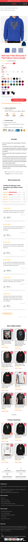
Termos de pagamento (5, 513)
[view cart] (26, 4)
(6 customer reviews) (11, 60)
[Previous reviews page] (19, 317)
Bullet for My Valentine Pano (11, 8)
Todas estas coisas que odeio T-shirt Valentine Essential (6, 407)
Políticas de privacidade (5, 501)
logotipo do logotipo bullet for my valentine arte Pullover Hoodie (7, 386)
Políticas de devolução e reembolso (8, 515)
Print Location (4, 89)
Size (2, 69)
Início (2, 8)
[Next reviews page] (25, 317)
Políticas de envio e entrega (6, 511)
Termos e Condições (5, 499)
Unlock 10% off (2, 536)
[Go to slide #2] (14, 50)
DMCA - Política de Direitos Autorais (8, 503)
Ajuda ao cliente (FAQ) (5, 518)
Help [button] (25, 540)
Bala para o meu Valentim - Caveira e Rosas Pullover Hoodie (7, 458)
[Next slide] (25, 29)
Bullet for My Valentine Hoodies (8, 10)
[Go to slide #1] (7, 50)
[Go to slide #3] (21, 50)
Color (3, 76)
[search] (24, 4)
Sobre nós (3, 498)
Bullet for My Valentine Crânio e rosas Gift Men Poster (6, 343)
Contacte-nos (3, 516)
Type (3, 65)
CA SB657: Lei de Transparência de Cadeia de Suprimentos (12, 505)
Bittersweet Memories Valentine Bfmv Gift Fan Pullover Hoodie (19, 458)
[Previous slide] (2, 29)
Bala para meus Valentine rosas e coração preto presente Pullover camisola (7, 365)
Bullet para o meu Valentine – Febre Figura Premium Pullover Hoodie (7, 437)
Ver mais (14, 414)
